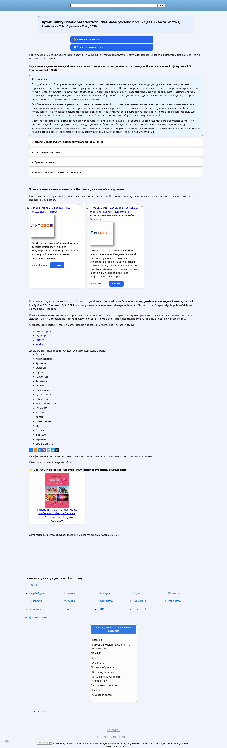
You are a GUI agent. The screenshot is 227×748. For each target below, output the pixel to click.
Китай (67, 609)
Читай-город (43, 331)
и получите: (58, 172)
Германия (35, 609)
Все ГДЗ (96, 653)
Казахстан (174, 593)
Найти (96, 690)
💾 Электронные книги (88, 47)
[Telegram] (48, 450)
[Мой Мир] (40, 450)
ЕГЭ (94, 658)
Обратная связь (102, 695)
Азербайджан (37, 593)
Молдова (69, 601)
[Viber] (44, 450)
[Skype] (53, 450)
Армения (69, 593)
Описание (41, 79)
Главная (97, 640)
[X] (57, 450)
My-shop (41, 335)
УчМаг (39, 344)
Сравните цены (44, 162)
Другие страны (38, 617)
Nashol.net (44, 743)
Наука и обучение (103, 667)
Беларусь (104, 593)
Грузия (138, 593)
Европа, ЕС (140, 609)
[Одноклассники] (35, 450)
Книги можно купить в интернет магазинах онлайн (68, 142)
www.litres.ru (39, 265)
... (82, 206)
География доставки (47, 152)
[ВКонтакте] (31, 450)
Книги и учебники (103, 672)
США (101, 609)
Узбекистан (175, 601)
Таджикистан (106, 601)
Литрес (40, 340)
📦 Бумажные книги (86, 39)
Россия (33, 585)
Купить (57, 265)
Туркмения (140, 601)
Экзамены (98, 662)
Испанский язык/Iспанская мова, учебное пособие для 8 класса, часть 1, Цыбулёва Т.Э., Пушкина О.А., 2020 (57, 515)
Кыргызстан (36, 601)
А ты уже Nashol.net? (104, 685)
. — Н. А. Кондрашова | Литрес (51, 209)
